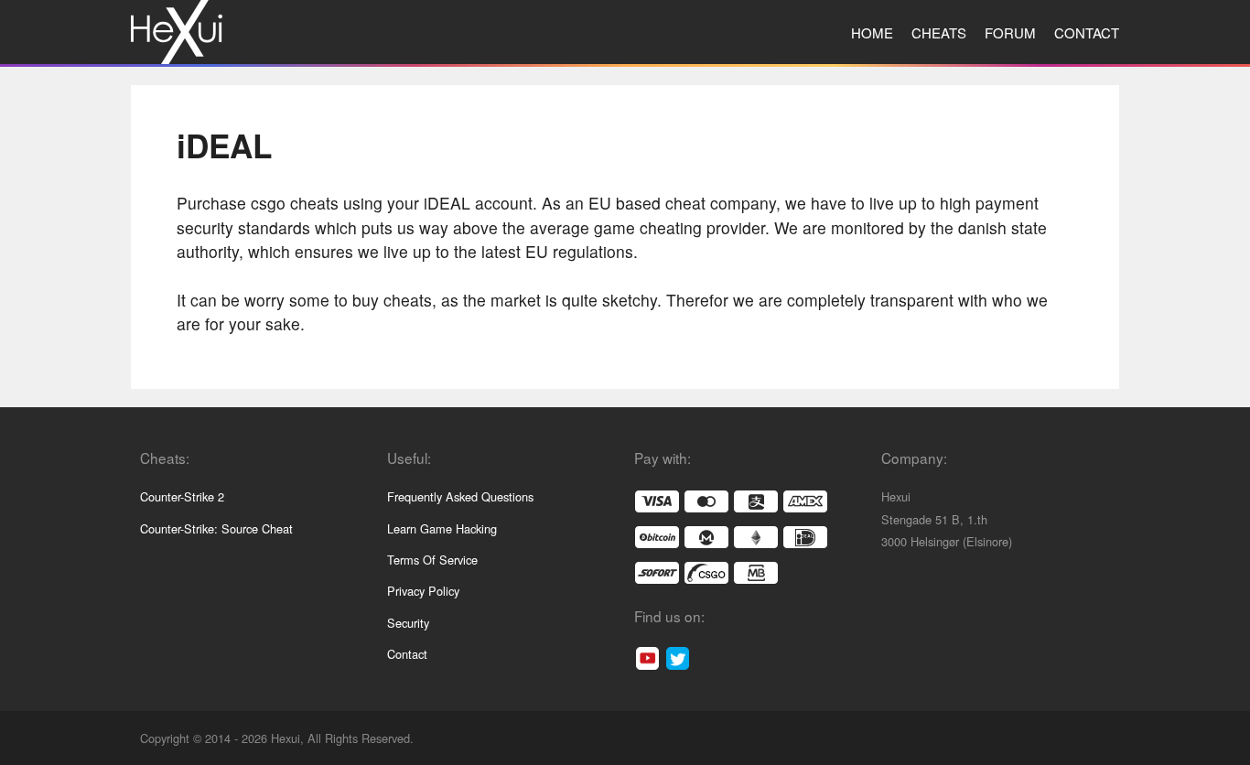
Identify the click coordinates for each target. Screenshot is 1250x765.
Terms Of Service (432, 559)
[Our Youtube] (647, 658)
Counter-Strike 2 (182, 496)
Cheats (938, 32)
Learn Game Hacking (442, 528)
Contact (1086, 32)
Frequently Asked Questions (460, 496)
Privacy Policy (423, 590)
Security (408, 622)
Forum (1010, 32)
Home (872, 32)
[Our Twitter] (677, 658)
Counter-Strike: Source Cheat (216, 528)
